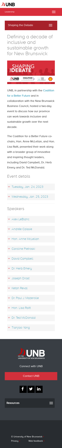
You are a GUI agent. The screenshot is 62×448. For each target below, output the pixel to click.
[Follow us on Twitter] (31, 389)
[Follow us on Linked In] (39, 389)
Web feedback (35, 441)
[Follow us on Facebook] (23, 389)
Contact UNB (31, 376)
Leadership (9, 12)
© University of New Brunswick (26, 437)
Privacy (14, 441)
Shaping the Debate (20, 25)
